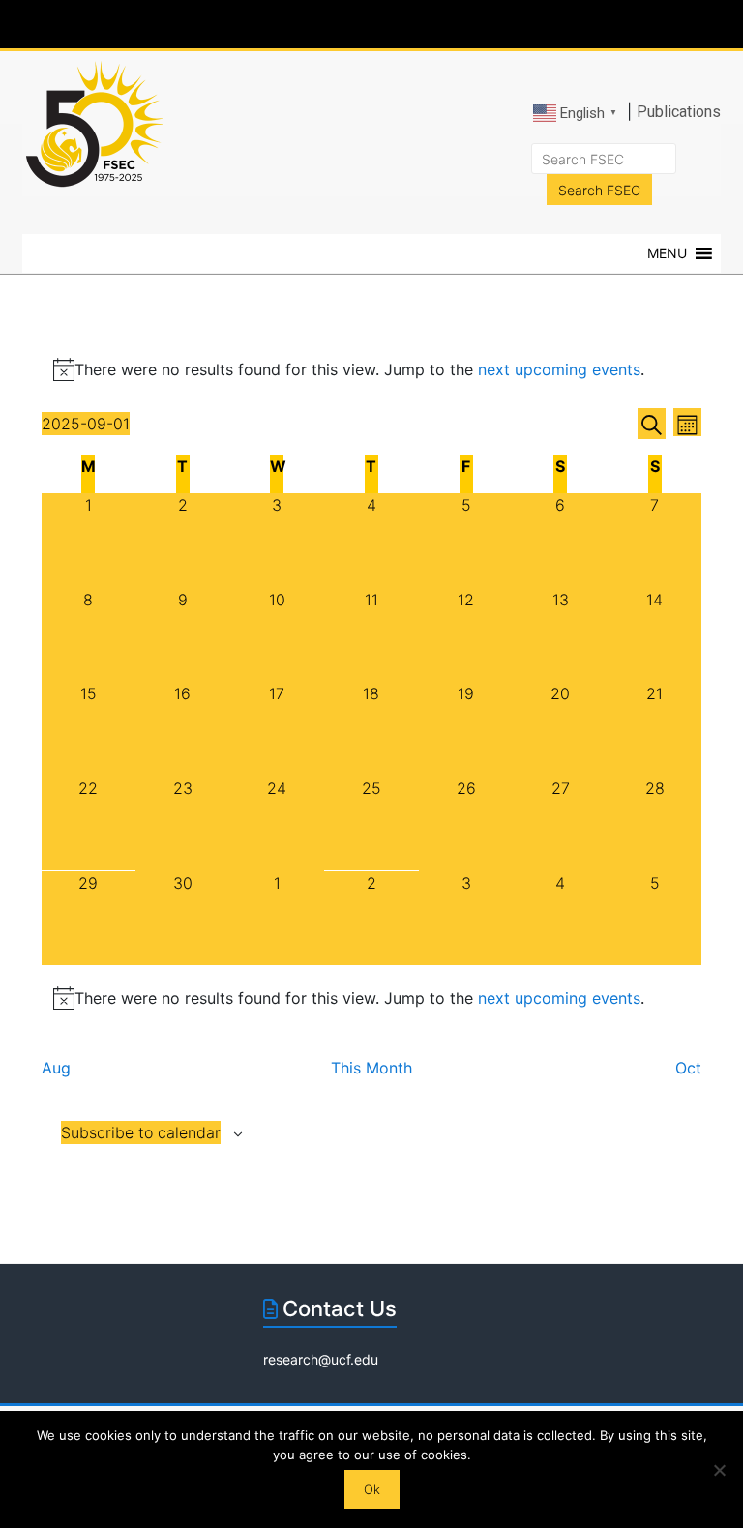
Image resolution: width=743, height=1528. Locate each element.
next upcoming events (559, 369)
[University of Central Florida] (166, 24)
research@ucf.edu (320, 1359)
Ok (372, 1489)
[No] (718, 1470)
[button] (667, 253)
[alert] (372, 998)
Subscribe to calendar (141, 1132)
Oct (688, 1067)
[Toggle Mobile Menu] (700, 22)
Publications (679, 112)
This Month (371, 1067)
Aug (56, 1067)
